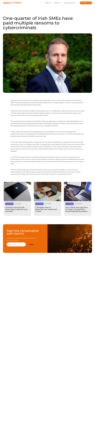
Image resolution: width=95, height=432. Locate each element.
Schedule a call (86, 3)
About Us (48, 3)
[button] (57, 2)
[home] (12, 3)
